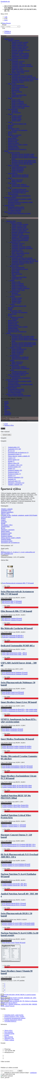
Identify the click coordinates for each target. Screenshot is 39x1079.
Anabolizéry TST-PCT (18, 61)
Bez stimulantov (16, 112)
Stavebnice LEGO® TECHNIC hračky (23, 154)
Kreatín (10, 127)
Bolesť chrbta (15, 88)
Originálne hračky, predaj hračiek (13, 1015)
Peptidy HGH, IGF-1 (18, 69)
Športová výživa (9, 39)
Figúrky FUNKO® (17, 172)
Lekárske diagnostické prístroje (13, 1019)
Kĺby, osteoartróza (17, 92)
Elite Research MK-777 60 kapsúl (16, 611)
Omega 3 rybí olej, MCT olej (20, 47)
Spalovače (7, 408)
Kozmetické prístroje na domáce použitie (19, 199)
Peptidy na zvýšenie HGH (19, 104)
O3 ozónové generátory (14, 210)
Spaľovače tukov (13, 109)
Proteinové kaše (12, 141)
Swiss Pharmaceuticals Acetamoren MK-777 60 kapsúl (17, 592)
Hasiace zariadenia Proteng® (12, 212)
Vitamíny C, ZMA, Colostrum (20, 55)
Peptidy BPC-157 (17, 96)
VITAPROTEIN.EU (10, 1021)
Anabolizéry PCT (13, 59)
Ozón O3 (7, 411)
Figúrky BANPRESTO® (19, 167)
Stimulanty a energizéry (14, 135)
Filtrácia (4, 555)
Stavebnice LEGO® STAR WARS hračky (24, 160)
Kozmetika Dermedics (14, 204)
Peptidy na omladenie (18, 103)
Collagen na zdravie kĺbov (19, 95)
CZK (5, 17)
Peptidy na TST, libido (18, 108)
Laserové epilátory (13, 200)
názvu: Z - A (18, 552)
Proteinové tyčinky (13, 140)
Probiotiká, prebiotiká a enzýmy (21, 50)
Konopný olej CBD (17, 51)
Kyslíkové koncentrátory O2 (16, 208)
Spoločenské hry (13, 173)
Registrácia (7, 33)
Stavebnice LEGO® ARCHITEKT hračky (24, 162)
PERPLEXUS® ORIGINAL (20, 176)
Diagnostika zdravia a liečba (16, 207)
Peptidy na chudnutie (18, 101)
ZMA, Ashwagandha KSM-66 (20, 71)
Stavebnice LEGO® (14, 152)
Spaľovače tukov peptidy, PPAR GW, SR (24, 77)
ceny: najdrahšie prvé (7, 553)
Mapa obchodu (8, 1037)
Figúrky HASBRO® (18, 170)
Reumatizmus (15, 90)
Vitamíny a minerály (14, 40)
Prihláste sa (7, 31)
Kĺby (5, 405)
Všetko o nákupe (9, 1040)
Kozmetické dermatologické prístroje (14, 1018)
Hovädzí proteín (16, 117)
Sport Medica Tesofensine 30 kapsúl (17, 739)
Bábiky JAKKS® (17, 181)
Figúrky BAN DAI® (18, 168)
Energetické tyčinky (13, 148)
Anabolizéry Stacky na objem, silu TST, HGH (25, 79)
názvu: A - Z (10, 552)
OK (2, 428)
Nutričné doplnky (13, 146)
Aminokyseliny (12, 132)
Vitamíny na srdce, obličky (19, 43)
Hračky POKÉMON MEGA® (17, 192)
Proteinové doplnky (13, 143)
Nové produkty (8, 1032)
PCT (5, 409)
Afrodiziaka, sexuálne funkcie (20, 53)
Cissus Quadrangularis (18, 85)
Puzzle (10, 188)
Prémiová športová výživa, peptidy (14, 1016)
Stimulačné (15, 111)
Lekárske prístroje (9, 205)
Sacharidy (11, 125)
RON (6, 20)
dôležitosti (4, 552)
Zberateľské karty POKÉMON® (21, 196)
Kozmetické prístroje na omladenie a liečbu (20, 202)
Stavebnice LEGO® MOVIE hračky (22, 164)
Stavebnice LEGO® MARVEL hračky (23, 156)
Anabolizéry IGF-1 (17, 67)
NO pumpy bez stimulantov (19, 130)
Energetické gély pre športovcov (17, 149)
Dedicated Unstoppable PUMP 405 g (17, 645)
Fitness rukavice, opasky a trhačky (18, 144)
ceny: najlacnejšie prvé (28, 552)
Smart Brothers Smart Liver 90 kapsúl (19, 702)
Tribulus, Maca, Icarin (18, 72)
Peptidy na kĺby (16, 100)
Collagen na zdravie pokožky (20, 58)
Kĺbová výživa (12, 83)
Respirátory (7, 414)
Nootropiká (15, 136)
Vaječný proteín (16, 120)
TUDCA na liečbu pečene (19, 48)
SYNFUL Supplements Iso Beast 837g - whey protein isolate (19, 720)
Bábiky (10, 178)
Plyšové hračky (12, 183)
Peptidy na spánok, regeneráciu (20, 106)
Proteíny (10, 114)
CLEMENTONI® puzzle (19, 189)
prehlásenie (33, 1072)
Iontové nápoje (12, 138)
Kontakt (6, 1035)
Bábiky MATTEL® (17, 180)
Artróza (14, 93)
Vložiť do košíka (6, 599)
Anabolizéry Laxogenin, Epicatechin (22, 66)
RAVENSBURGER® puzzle (20, 191)
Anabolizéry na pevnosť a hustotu (21, 64)
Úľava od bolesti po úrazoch (20, 87)
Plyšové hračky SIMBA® (19, 184)
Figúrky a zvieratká (13, 165)
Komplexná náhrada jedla (19, 124)
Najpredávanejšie (9, 1033)
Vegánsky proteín (17, 119)
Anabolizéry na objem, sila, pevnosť (22, 75)
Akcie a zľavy (8, 1030)
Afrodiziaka (7, 413)
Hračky (6, 151)
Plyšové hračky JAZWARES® (20, 186)
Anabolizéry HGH (17, 63)
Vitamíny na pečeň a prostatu (20, 42)
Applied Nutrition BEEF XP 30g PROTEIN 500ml (16, 796)
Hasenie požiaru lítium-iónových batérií (19, 213)
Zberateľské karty (13, 194)
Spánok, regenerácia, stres (19, 45)
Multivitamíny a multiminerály (20, 56)
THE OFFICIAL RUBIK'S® (20, 175)
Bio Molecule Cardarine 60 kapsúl (17, 628)
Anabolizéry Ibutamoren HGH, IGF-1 (22, 80)
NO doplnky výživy (14, 128)
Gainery (10, 122)
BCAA (10, 133)
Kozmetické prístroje (10, 197)
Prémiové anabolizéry (14, 74)
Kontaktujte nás (5, 1)
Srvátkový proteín (17, 116)
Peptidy (10, 98)
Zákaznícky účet (9, 1038)
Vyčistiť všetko (6, 434)
